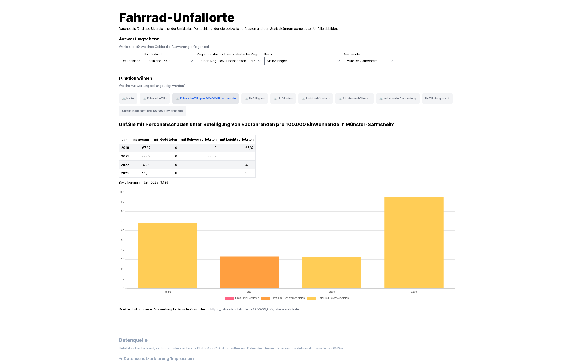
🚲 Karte (128, 98)
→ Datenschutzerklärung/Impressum (156, 358)
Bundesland (153, 54)
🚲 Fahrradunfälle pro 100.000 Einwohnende (206, 98)
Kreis (268, 54)
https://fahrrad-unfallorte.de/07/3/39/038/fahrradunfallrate (254, 309)
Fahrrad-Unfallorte (177, 17)
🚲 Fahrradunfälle (155, 98)
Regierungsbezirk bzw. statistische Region (229, 54)
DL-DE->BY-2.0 (208, 348)
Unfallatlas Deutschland (194, 29)
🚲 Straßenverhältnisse (354, 98)
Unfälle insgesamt (437, 98)
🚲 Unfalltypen (255, 98)
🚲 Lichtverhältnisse (316, 98)
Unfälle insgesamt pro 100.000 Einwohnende (152, 110)
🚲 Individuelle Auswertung (397, 98)
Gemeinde (352, 54)
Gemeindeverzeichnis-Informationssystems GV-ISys (304, 348)
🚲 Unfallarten (283, 98)
